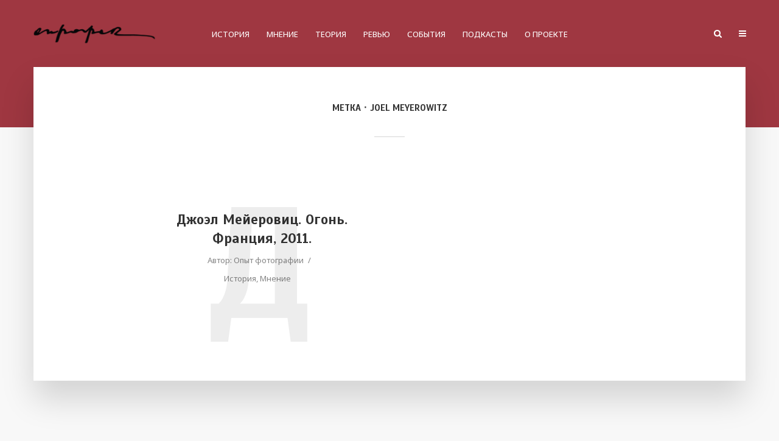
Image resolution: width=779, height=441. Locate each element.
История (231, 34)
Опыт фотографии (269, 260)
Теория (330, 34)
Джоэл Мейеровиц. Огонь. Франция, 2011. (262, 229)
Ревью (376, 34)
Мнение (282, 34)
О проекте (546, 34)
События (426, 34)
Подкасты (485, 34)
